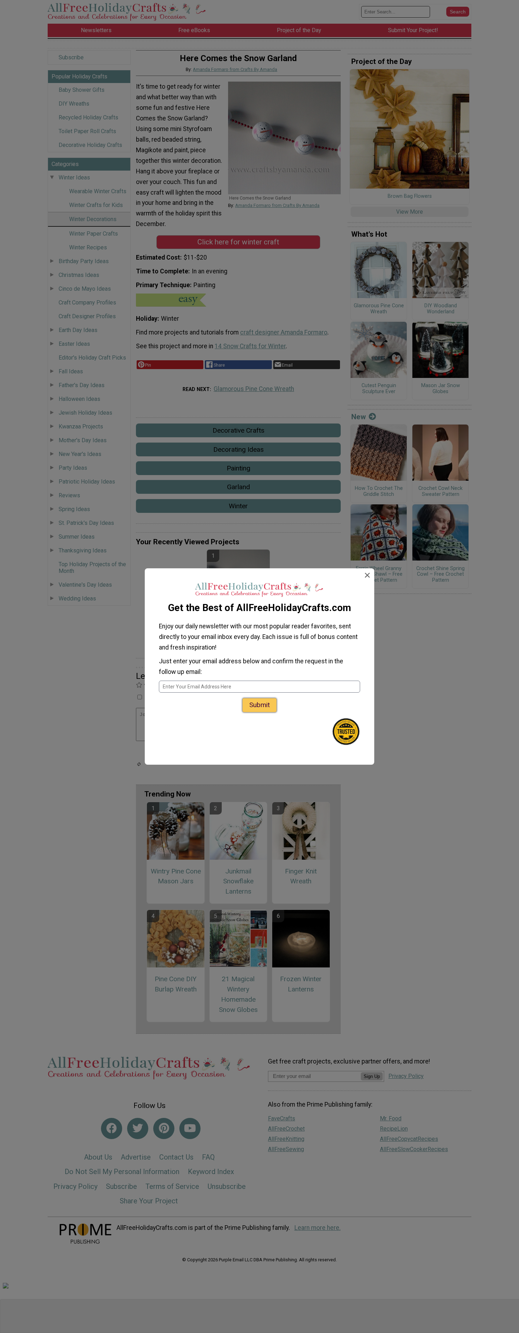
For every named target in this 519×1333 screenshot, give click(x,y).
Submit (259, 705)
